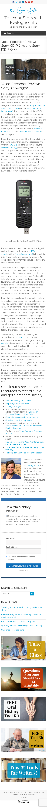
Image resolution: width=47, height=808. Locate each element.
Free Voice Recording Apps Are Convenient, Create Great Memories (24, 443)
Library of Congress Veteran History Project (21, 413)
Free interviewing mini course (18, 400)
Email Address (11, 547)
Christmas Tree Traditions (12, 630)
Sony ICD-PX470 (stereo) (29, 131)
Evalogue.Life (33, 465)
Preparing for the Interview (17, 403)
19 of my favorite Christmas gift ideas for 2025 (21, 626)
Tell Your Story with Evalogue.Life (23, 20)
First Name (10, 538)
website (5, 343)
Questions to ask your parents (18, 420)
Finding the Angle (13, 406)
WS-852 (13, 145)
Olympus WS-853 (9, 148)
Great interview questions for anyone (21, 417)
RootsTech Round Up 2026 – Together (18, 621)
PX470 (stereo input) (24, 254)
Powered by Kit (23, 570)
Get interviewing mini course (23, 566)
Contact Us (23, 797)
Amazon (18, 337)
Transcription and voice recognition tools (23, 453)
